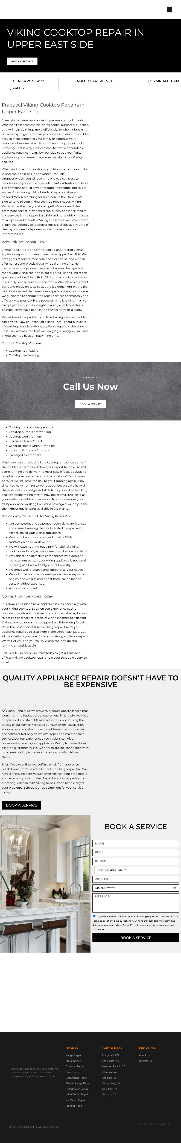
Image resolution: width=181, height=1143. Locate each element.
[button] (169, 9)
